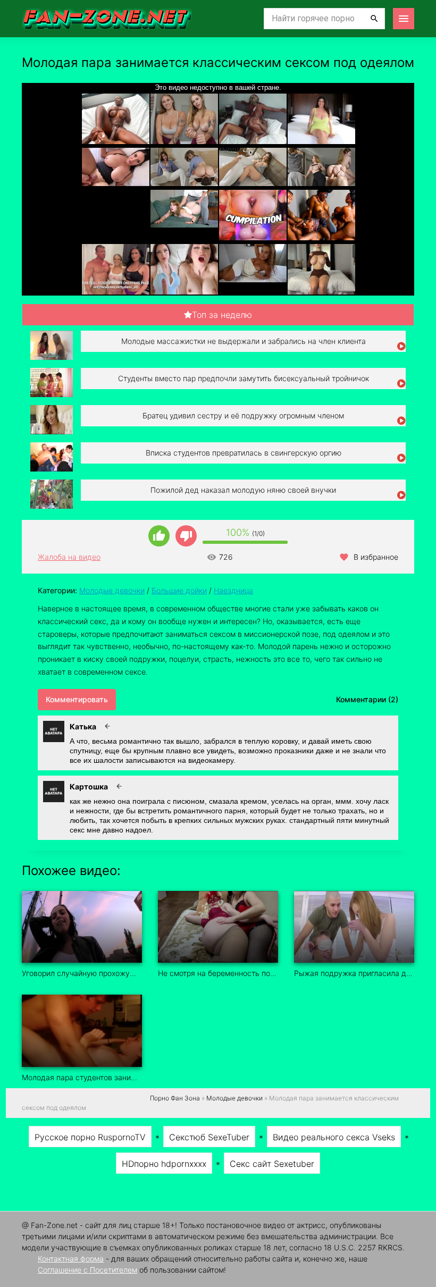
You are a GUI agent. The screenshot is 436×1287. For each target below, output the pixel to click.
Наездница (233, 590)
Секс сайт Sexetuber (272, 1163)
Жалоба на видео (69, 556)
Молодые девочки (112, 590)
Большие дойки (179, 590)
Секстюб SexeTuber (209, 1137)
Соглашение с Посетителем (87, 1269)
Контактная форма (71, 1258)
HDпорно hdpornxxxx (164, 1163)
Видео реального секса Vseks (334, 1137)
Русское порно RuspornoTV (90, 1137)
